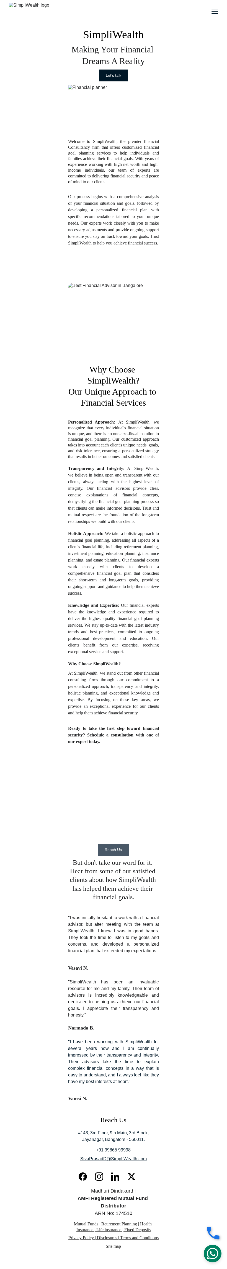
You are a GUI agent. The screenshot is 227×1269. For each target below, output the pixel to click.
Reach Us (113, 849)
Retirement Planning (119, 1224)
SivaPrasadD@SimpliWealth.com (113, 1158)
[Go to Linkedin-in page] (118, 1176)
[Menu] (214, 11)
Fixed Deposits (137, 1229)
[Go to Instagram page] (102, 1176)
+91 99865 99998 (113, 1150)
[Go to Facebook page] (85, 1176)
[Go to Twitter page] (131, 1176)
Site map (113, 1246)
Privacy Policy (81, 1237)
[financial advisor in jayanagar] (146, 1178)
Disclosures (107, 1237)
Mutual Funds (86, 1224)
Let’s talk (113, 75)
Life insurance (108, 1229)
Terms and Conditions (139, 1237)
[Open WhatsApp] (212, 1253)
